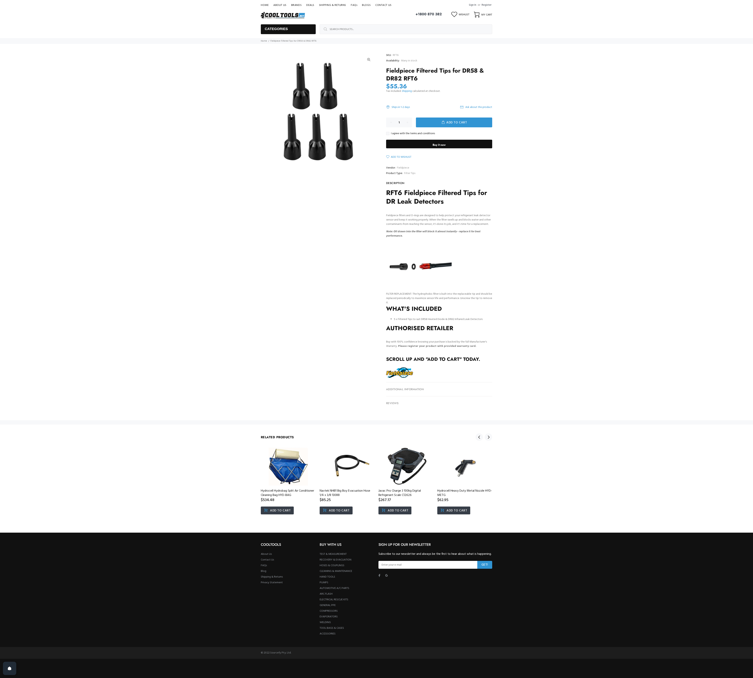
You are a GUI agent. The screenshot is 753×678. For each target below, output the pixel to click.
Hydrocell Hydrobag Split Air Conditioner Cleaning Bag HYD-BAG (287, 493)
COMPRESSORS (329, 611)
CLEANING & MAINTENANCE (336, 571)
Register (486, 5)
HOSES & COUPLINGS (332, 565)
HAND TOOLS (327, 577)
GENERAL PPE (328, 605)
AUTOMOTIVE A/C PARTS (334, 588)
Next (488, 437)
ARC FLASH (326, 594)
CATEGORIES (276, 29)
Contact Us (267, 560)
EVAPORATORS (329, 616)
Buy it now (439, 145)
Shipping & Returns (272, 577)
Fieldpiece (403, 168)
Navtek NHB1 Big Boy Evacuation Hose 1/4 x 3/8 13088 (345, 493)
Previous (479, 437)
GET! (484, 564)
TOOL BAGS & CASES (332, 628)
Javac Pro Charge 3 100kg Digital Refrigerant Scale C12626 (399, 493)
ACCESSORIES (328, 634)
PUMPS (324, 582)
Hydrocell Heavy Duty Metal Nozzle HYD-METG (464, 493)
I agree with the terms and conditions (413, 133)
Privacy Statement (272, 582)
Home (264, 41)
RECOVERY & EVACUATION (335, 560)
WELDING (325, 622)
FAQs (264, 565)
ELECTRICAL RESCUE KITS (334, 599)
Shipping (407, 91)
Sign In (472, 5)
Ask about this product (478, 107)
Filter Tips (409, 173)
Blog (263, 571)
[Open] (9, 668)
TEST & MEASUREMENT (333, 554)
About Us (266, 554)
